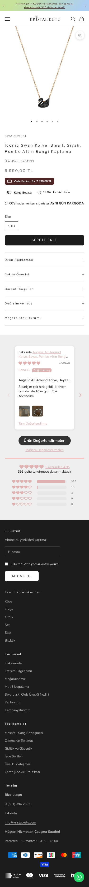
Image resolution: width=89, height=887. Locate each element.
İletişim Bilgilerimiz (18, 671)
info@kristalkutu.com (20, 822)
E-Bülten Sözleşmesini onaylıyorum (33, 564)
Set (7, 625)
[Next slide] (80, 395)
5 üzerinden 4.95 (57, 467)
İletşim (11, 785)
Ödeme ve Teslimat (19, 740)
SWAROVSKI (15, 136)
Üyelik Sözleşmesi (18, 764)
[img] (29, 363)
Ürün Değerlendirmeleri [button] (45, 440)
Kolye (9, 609)
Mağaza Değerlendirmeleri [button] (44, 450)
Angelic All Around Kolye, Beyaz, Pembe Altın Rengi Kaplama (42, 357)
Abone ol (22, 576)
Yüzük (9, 617)
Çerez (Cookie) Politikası (22, 772)
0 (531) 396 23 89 (18, 804)
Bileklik (10, 640)
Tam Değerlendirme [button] (33, 423)
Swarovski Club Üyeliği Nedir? (27, 694)
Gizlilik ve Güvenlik (18, 748)
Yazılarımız (12, 702)
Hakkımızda (13, 663)
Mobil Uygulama (17, 686)
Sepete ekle (44, 240)
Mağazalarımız (15, 679)
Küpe (8, 601)
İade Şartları (14, 756)
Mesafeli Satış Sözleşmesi (24, 733)
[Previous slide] (8, 395)
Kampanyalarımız (17, 710)
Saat (8, 632)
